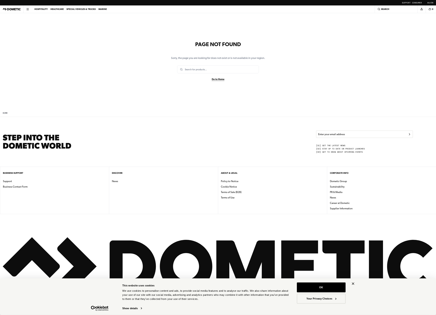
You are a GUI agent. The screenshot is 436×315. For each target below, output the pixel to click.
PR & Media (347, 192)
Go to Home (218, 79)
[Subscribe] (409, 134)
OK (321, 287)
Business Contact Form (15, 186)
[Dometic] (12, 9)
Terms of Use (228, 197)
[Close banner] (353, 283)
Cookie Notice (229, 186)
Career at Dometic (350, 203)
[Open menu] (28, 9)
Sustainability (337, 186)
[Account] (421, 9)
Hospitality (41, 9)
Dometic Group (349, 181)
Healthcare (57, 9)
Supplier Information (341, 208)
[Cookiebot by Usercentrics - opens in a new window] (100, 308)
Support (406, 3)
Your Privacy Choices (319, 298)
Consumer (417, 3)
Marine (102, 9)
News (125, 181)
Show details (130, 308)
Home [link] (5, 113)
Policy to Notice (229, 181)
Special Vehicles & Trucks (81, 9)
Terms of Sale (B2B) (231, 192)
